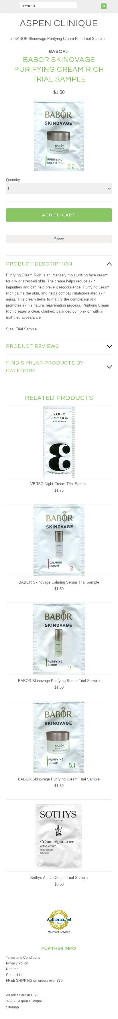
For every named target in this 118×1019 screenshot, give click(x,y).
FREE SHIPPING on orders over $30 (34, 981)
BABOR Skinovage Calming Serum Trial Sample (59, 582)
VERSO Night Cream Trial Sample (58, 484)
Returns (12, 969)
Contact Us (14, 975)
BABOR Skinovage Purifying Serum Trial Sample (59, 681)
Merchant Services (59, 932)
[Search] (16, 6)
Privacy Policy (17, 963)
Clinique (59, 23)
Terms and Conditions (23, 958)
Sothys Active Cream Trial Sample (59, 877)
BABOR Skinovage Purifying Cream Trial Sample (59, 779)
